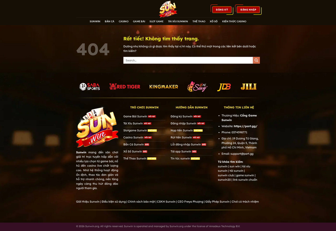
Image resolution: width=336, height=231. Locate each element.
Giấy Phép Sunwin (217, 201)
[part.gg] (168, 9)
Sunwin (81, 152)
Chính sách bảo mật (141, 201)
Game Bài (139, 21)
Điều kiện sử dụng (114, 201)
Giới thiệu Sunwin (88, 201)
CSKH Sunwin (166, 201)
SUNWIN (95, 21)
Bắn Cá (109, 21)
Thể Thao (198, 21)
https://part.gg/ (245, 126)
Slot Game (156, 21)
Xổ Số (214, 21)
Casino (123, 21)
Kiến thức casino (234, 21)
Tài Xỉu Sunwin (178, 21)
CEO (190, 201)
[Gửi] (256, 60)
